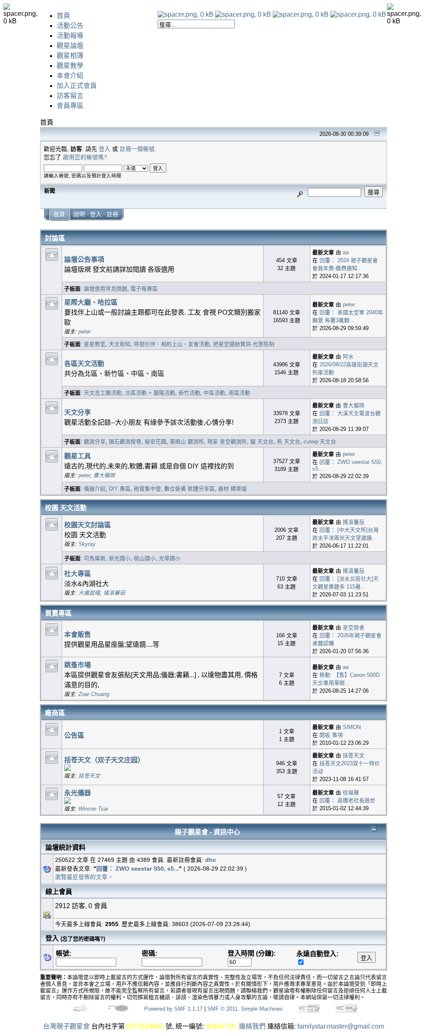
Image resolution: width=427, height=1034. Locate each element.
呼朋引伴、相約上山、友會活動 (172, 344)
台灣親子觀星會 (66, 1026)
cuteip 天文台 (320, 441)
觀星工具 (77, 456)
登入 (105, 149)
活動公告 (70, 25)
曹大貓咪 (353, 405)
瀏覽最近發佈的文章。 (84, 877)
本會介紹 (70, 75)
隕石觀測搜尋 (125, 441)
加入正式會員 (77, 85)
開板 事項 (331, 735)
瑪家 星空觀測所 (227, 441)
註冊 (112, 214)
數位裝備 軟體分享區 (189, 489)
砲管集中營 (147, 489)
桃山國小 (145, 558)
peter (84, 331)
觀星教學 (70, 65)
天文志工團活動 (103, 393)
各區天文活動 (84, 363)
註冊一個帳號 (137, 149)
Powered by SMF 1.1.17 (173, 1009)
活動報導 (70, 35)
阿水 (348, 356)
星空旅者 (353, 627)
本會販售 (77, 634)
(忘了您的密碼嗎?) (82, 939)
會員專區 (70, 105)
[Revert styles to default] (358, 14)
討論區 (55, 238)
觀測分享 (94, 441)
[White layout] (186, 14)
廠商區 (55, 712)
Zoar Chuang (93, 694)
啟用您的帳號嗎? (85, 157)
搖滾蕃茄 (353, 522)
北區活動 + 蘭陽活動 (150, 393)
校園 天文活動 (66, 507)
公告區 (74, 735)
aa (346, 252)
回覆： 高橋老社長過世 (347, 800)
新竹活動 (189, 393)
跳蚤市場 (77, 664)
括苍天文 (89, 776)
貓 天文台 (262, 441)
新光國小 (120, 558)
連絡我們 (252, 1026)
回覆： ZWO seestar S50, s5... (137, 869)
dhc (210, 860)
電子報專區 (144, 288)
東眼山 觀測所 (187, 441)
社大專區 (77, 573)
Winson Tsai (93, 809)
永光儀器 (77, 792)
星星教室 (94, 344)
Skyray (86, 544)
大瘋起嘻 (89, 593)
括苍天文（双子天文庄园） (104, 760)
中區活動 (214, 393)
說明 (79, 214)
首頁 (63, 15)
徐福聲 (351, 792)
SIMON (352, 727)
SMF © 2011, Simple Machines (245, 1009)
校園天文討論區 (87, 524)
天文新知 (120, 344)
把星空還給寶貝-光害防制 (243, 344)
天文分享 (77, 412)
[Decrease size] (243, 14)
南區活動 (239, 393)
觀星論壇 (70, 45)
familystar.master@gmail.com (340, 1026)
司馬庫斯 (94, 558)
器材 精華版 (232, 489)
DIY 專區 (120, 489)
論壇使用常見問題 (105, 288)
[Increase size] (301, 14)
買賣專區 (58, 613)
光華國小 (170, 558)
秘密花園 (155, 441)
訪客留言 (70, 95)
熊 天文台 (288, 441)
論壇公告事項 (84, 259)
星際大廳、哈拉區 (91, 302)
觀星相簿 (70, 55)
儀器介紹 (94, 489)
